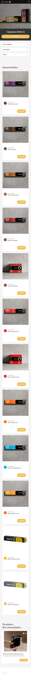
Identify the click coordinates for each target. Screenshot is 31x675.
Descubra (15, 36)
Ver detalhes (23, 660)
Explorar (21, 111)
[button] (15, 44)
